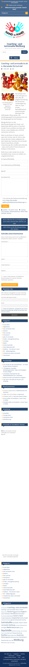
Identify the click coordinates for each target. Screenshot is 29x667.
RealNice (4, 635)
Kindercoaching (22, 620)
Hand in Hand (18, 616)
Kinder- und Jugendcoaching (11, 339)
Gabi (13, 69)
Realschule (20, 635)
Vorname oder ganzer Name (8, 297)
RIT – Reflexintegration (9, 351)
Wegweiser (5, 13)
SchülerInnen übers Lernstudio (11, 353)
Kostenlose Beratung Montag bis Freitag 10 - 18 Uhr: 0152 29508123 (15, 2)
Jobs (9, 619)
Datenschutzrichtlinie (10, 657)
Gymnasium (10, 616)
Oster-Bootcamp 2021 (9, 347)
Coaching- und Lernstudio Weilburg (14, 45)
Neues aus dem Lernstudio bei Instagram (14, 377)
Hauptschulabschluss (15, 211)
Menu (16, 58)
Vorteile (23, 653)
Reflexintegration (6, 637)
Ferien (2, 613)
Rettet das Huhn (15, 637)
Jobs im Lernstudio (8, 337)
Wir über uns (7, 653)
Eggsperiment (17, 612)
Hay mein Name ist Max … (21, 396)
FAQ (19, 657)
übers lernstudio (11, 642)
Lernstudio (6, 622)
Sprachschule (5, 640)
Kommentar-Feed (8, 417)
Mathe (5, 343)
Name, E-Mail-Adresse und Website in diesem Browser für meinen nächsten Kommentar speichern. (12, 278)
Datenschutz (4, 611)
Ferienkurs (7, 613)
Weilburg (9, 213)
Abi (2, 607)
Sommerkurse (23, 637)
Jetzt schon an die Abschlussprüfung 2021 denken (14, 228)
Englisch (24, 612)
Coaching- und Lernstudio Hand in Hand (12, 609)
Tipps (10, 640)
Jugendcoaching (14, 620)
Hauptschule (16, 618)
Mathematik (15, 627)
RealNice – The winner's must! (11, 349)
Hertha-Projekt (24, 618)
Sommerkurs (6, 355)
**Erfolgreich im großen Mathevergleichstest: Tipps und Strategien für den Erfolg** (14, 370)
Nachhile (21, 627)
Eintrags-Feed (7, 415)
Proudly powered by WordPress (11, 663)
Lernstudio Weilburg (8, 625)
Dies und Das (6, 333)
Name (3, 259)
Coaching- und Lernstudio (17, 607)
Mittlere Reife (24, 211)
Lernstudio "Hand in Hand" (20, 622)
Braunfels (5, 607)
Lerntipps (5, 341)
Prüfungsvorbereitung (16, 633)
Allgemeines (6, 327)
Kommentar (5, 241)
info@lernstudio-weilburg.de (15, 5)
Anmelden (6, 413)
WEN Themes (16, 665)
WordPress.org (7, 419)
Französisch (6, 335)
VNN (12, 640)
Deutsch (5, 331)
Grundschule (4, 616)
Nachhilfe (3, 213)
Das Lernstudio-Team (9, 329)
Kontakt (19, 655)
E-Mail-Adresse (5, 265)
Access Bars (6, 324)
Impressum (21, 394)
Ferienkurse (14, 614)
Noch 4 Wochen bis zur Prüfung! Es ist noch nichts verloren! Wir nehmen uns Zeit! (14, 221)
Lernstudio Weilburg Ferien (21, 625)
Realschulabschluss (12, 635)
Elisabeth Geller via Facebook (11, 402)
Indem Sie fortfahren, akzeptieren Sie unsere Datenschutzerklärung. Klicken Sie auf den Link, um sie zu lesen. (14, 310)
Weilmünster (4, 642)
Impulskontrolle (4, 619)
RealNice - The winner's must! (10, 210)
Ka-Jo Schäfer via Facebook (10, 398)
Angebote (16, 653)
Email (2, 303)
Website (3, 270)
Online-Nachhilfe (7, 345)
